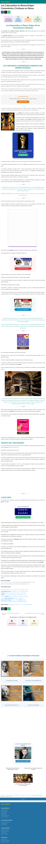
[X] (5, 12)
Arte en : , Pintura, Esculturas (12, 598)
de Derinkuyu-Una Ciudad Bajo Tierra (14, 591)
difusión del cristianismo (13, 447)
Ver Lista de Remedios (23, 309)
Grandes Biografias (4, 816)
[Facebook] (2, 12)
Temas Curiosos (4, 832)
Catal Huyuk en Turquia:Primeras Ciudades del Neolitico (10, 614)
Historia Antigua (4, 811)
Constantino (18, 463)
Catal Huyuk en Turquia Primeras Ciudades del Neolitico (14, 601)
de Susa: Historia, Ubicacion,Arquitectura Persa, (14, 594)
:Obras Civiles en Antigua (13, 600)
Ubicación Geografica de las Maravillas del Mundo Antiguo (14, 589)
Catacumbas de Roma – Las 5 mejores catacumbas (21, 604)
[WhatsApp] (9, 12)
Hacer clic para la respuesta (23, 517)
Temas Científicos (4, 823)
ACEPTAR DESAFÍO (23, 101)
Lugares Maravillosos (5, 831)
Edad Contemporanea (5, 815)
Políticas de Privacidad (5, 840)
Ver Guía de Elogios (23, 268)
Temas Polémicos (4, 824)
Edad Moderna (4, 814)
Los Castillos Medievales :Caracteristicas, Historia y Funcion (34, 614)
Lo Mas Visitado (4, 839)
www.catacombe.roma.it (6, 582)
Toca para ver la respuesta (23, 348)
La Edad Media (4, 812)
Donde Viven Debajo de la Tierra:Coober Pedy (13, 593)
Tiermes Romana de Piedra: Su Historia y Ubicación (14, 596)
